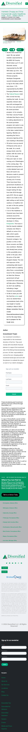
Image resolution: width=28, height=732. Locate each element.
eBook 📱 (20, 49)
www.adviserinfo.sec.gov (7, 605)
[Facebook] (9, 563)
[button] (14, 503)
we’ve (16, 296)
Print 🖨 (5, 49)
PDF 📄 (12, 49)
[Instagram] (18, 563)
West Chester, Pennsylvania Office (11, 531)
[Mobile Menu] (26, 3)
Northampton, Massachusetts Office (12, 527)
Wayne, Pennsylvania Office (10, 536)
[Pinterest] (21, 563)
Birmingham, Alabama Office (10, 503)
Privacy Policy (15, 615)
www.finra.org (3, 615)
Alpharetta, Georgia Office (10, 513)
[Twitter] (6, 563)
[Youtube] (12, 563)
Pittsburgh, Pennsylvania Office (11, 518)
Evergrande (10, 223)
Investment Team (11, 41)
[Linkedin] (15, 563)
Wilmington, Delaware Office (10, 508)
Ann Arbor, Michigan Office (10, 540)
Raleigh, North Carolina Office (10, 522)
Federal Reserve (14, 94)
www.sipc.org (9, 615)
